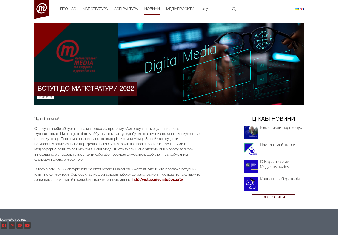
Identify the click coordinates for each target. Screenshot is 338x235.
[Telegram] (19, 225)
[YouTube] (27, 225)
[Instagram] (12, 225)
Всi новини (274, 197)
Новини (152, 9)
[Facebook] (4, 225)
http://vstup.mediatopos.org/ (157, 179)
